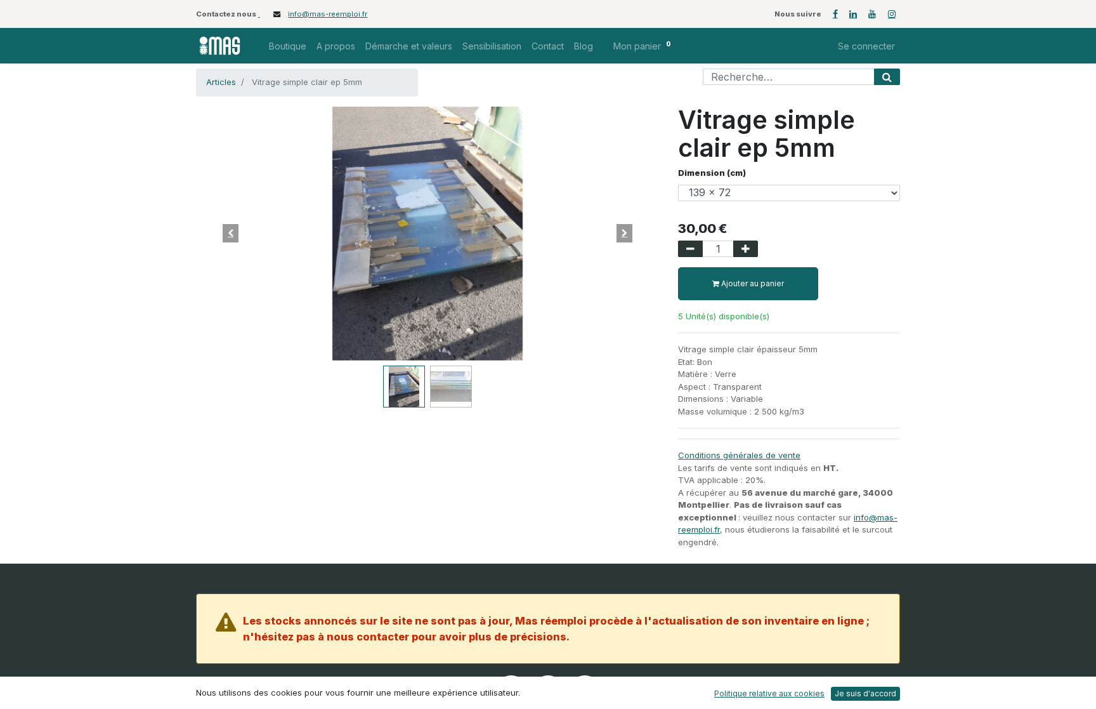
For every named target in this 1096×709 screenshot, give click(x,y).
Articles (221, 82)
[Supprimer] (690, 249)
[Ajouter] (745, 249)
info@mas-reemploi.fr (327, 14)
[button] (231, 233)
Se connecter (866, 46)
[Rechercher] (887, 77)
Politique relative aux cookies (769, 693)
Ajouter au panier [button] (751, 283)
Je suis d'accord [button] (865, 693)
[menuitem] (287, 46)
